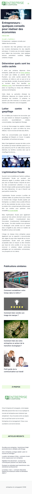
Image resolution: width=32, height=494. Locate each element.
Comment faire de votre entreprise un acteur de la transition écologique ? (14, 343)
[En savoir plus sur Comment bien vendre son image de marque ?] (16, 304)
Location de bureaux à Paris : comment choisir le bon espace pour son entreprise (16, 457)
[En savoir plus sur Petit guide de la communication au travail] (16, 358)
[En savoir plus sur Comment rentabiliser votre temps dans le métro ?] (16, 279)
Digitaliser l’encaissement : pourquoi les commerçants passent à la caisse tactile (14, 461)
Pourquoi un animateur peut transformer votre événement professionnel (15, 466)
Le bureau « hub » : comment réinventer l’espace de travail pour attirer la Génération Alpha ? (15, 471)
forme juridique (25, 72)
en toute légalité (13, 210)
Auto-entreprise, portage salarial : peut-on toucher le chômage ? (14, 452)
